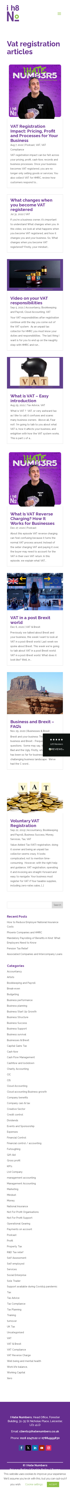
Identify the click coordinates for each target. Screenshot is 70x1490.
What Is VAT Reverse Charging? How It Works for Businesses (32, 518)
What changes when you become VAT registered (31, 205)
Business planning (17, 1005)
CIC (9, 1074)
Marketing (12, 1189)
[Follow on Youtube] (42, 1448)
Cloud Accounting (34, 312)
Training (11, 1315)
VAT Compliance (16, 1349)
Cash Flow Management (21, 1057)
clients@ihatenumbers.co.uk (39, 1431)
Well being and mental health (24, 1361)
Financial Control (16, 1137)
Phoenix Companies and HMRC (24, 932)
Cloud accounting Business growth (27, 1091)
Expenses (12, 1131)
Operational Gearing (18, 1223)
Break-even (13, 988)
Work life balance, (17, 1366)
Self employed (15, 1263)
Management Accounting (21, 1183)
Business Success (34, 834)
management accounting (21, 1177)
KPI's (9, 1166)
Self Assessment (16, 1258)
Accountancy (32, 307)
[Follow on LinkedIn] (35, 1448)
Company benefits (17, 1097)
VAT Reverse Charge (19, 1355)
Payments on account (19, 1229)
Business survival (16, 1034)
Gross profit (13, 1160)
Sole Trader (14, 1281)
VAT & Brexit (33, 627)
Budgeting (13, 994)
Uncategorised (15, 1332)
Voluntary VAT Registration (24, 823)
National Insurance (17, 1206)
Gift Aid (11, 1154)
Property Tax (14, 1246)
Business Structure (17, 1017)
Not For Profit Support (19, 1217)
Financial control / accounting (24, 1143)
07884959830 (50, 1438)
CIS (9, 1080)
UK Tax (11, 1326)
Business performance (20, 1000)
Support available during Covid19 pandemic (32, 1286)
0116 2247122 (29, 1438)
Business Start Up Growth (22, 1011)
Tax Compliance (16, 1303)
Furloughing (13, 1149)
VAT (38, 145)
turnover (12, 1321)
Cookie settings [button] (34, 1484)
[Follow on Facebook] (21, 1448)
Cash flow (12, 1051)
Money (49, 834)
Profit (10, 1240)
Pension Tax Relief (17, 948)
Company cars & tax (18, 1103)
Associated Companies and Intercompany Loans (34, 954)
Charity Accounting (18, 1069)
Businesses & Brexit (38, 731)
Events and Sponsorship (20, 1126)
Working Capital (16, 1372)
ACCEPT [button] (53, 1484)
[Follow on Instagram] (48, 1448)
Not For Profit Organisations (23, 1212)
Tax (23, 839)
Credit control (15, 1114)
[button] (56, 745)
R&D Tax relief (15, 1252)
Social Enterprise (16, 1275)
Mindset (11, 1195)
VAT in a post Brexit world (30, 620)
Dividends (12, 1120)
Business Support (17, 1028)
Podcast (30, 145)
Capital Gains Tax (17, 1046)
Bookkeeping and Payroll (21, 983)
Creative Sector (16, 1109)
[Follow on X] (28, 1448)
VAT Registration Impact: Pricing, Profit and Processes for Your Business (34, 133)
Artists (10, 977)
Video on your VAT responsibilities (29, 300)
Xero (9, 1378)
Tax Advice (33, 405)
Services (15, 839)
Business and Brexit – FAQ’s (32, 724)
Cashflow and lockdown (20, 1063)
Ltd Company (15, 1172)
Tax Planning (14, 1309)
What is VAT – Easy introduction (29, 398)
